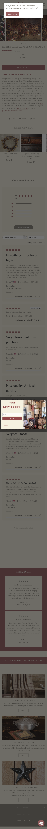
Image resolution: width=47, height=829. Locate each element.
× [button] (41, 4)
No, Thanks (12, 421)
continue (12, 418)
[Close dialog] (45, 401)
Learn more (12, 14)
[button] (41, 823)
